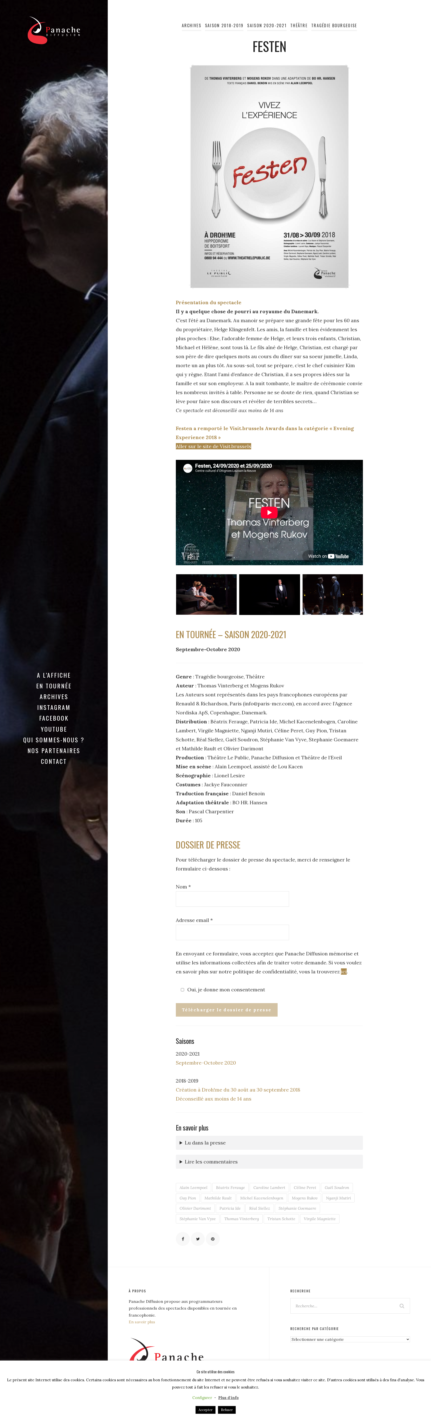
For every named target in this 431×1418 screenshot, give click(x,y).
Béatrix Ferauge (230, 1187)
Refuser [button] (227, 1410)
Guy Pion (188, 1197)
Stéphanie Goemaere (297, 1208)
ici (344, 971)
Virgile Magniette (320, 1218)
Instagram (54, 707)
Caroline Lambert (269, 1187)
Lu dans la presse (205, 1142)
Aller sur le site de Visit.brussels (213, 446)
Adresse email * (194, 920)
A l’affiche (54, 674)
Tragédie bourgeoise (334, 25)
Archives (54, 696)
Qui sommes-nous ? (54, 739)
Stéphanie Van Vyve (198, 1218)
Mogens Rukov (305, 1197)
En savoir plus (142, 1321)
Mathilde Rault (218, 1197)
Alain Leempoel (194, 1187)
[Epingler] (213, 1239)
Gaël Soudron (337, 1187)
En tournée (54, 685)
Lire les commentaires (211, 1161)
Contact (54, 761)
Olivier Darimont (195, 1208)
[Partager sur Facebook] (183, 1239)
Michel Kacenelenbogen (261, 1197)
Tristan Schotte (281, 1218)
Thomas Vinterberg (241, 1218)
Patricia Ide (230, 1208)
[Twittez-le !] (198, 1239)
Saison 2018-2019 (224, 25)
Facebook (54, 717)
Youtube (54, 728)
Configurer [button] (202, 1397)
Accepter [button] (206, 1410)
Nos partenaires (53, 750)
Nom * (183, 886)
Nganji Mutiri (338, 1197)
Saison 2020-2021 (267, 25)
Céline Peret (305, 1187)
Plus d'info (228, 1397)
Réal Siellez (259, 1208)
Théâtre (299, 25)
